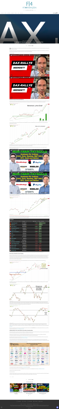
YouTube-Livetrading (25, 337)
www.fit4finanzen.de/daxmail (41, 368)
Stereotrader (11, 326)
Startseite (23, 40)
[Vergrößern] (48, 125)
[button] (1, 407)
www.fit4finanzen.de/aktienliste (35, 365)
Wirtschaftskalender (25, 367)
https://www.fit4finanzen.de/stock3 (20, 328)
